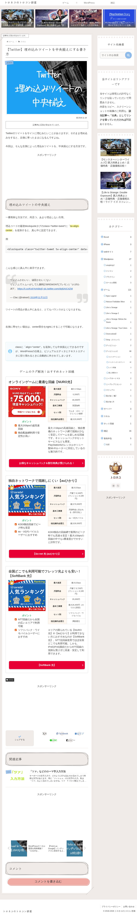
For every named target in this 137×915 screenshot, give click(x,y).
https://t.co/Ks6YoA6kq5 (30, 288)
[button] (70, 740)
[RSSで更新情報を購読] (118, 485)
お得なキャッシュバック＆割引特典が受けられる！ (47, 463)
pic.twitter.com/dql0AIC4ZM (58, 288)
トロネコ (115, 477)
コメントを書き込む (48, 881)
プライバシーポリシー (111, 906)
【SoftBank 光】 (47, 665)
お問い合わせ (128, 906)
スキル (11, 680)
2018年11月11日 (39, 297)
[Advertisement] (47, 176)
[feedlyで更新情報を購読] (113, 485)
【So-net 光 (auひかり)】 (47, 553)
